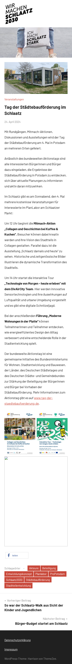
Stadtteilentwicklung (18, 585)
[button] (16, 555)
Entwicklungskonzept (19, 574)
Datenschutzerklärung (17, 640)
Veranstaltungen (14, 99)
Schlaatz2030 (14, 579)
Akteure (34, 568)
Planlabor (41, 574)
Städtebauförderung (38, 579)
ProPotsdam (57, 574)
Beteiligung (49, 568)
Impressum (11, 649)
